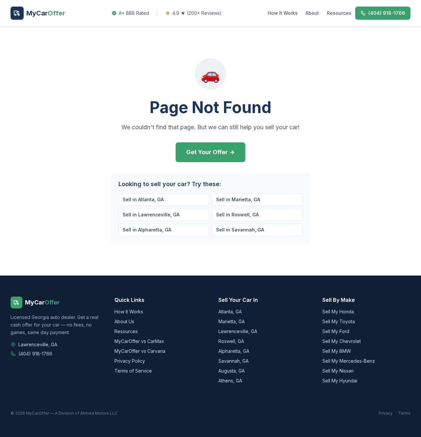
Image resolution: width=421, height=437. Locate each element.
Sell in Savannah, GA (240, 229)
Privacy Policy (129, 361)
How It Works (283, 13)
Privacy (386, 413)
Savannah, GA (233, 361)
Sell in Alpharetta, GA (147, 229)
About (312, 13)
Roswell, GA (231, 341)
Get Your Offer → (210, 152)
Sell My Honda (338, 311)
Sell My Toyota (338, 321)
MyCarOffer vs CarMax (139, 341)
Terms (404, 413)
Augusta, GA (231, 371)
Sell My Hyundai (339, 380)
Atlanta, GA (230, 311)
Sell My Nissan (338, 371)
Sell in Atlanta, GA (143, 199)
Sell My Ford (335, 331)
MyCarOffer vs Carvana (139, 351)
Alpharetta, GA (233, 351)
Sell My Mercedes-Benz (348, 361)
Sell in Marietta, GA (238, 199)
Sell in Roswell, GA (237, 214)
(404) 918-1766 (35, 353)
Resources (339, 13)
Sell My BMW (336, 351)
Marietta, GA (231, 321)
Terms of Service (133, 371)
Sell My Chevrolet (341, 341)
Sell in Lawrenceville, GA (151, 214)
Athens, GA (230, 380)
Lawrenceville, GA (237, 331)
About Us (124, 321)
